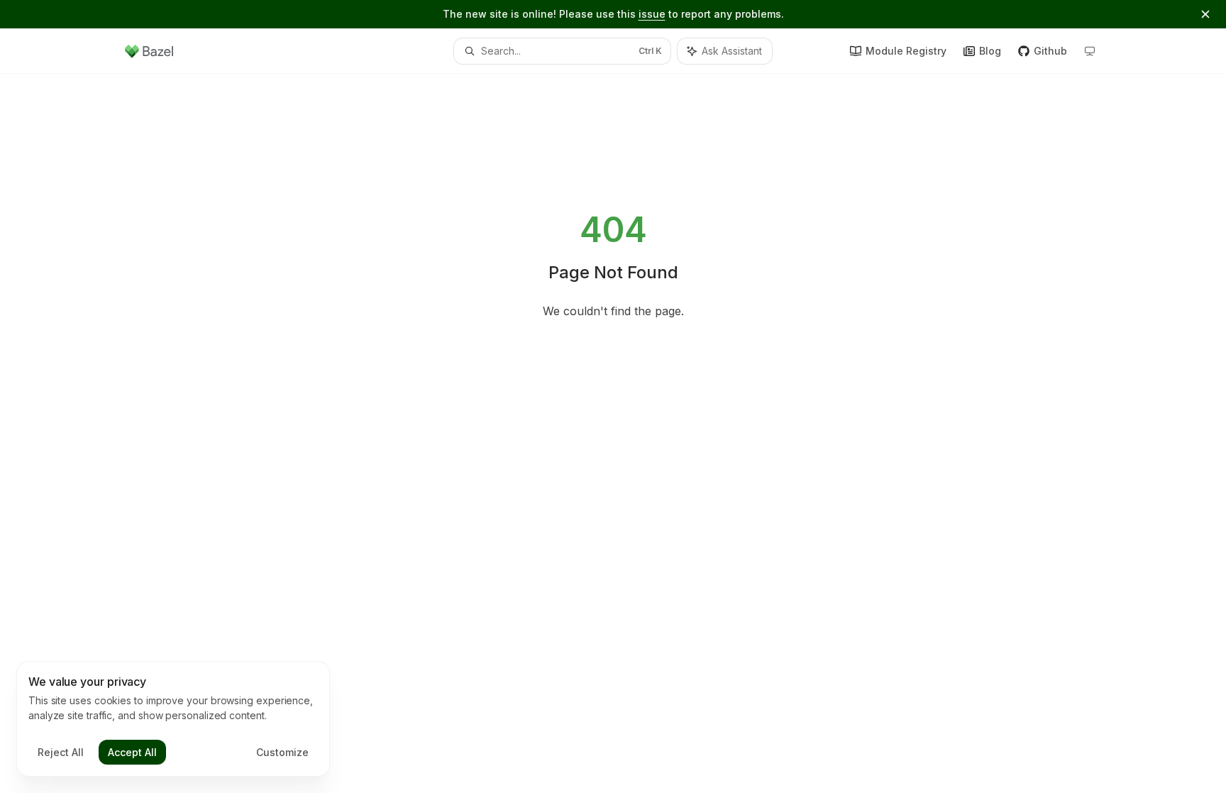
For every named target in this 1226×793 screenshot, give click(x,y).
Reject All (61, 752)
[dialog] (173, 719)
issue (652, 14)
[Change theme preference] (1089, 51)
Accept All (132, 752)
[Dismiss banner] (1205, 14)
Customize (282, 752)
